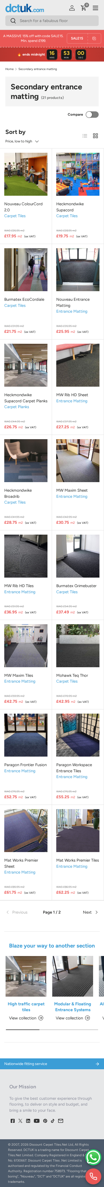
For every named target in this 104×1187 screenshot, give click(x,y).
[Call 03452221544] (93, 1176)
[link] (21, 912)
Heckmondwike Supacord (70, 207)
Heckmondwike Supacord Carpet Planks (25, 397)
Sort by (15, 132)
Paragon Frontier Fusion (25, 764)
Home (9, 69)
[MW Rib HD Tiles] (25, 556)
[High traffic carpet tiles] (26, 976)
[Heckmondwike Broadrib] (25, 460)
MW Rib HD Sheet (72, 394)
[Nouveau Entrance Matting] (77, 269)
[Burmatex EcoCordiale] (25, 269)
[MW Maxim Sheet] (77, 460)
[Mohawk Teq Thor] (77, 645)
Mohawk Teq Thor (72, 675)
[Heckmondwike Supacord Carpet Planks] (25, 365)
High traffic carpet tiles (26, 1006)
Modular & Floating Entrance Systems (72, 1006)
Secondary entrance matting (37, 69)
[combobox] (52, 20)
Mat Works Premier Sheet (21, 863)
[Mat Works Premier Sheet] (25, 830)
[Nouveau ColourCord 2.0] (25, 174)
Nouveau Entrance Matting (73, 302)
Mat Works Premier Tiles (77, 860)
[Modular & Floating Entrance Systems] (72, 976)
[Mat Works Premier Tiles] (77, 830)
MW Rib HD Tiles (19, 585)
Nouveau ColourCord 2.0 (23, 207)
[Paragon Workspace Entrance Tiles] (77, 735)
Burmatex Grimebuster (76, 585)
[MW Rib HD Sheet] (77, 365)
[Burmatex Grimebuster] (77, 556)
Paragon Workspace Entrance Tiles (74, 767)
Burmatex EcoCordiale (24, 299)
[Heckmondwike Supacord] (77, 174)
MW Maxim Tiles (18, 675)
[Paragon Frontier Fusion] (25, 735)
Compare (75, 114)
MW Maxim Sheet (72, 490)
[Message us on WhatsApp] (93, 1157)
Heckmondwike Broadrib (18, 493)
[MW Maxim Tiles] (25, 645)
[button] (84, 8)
